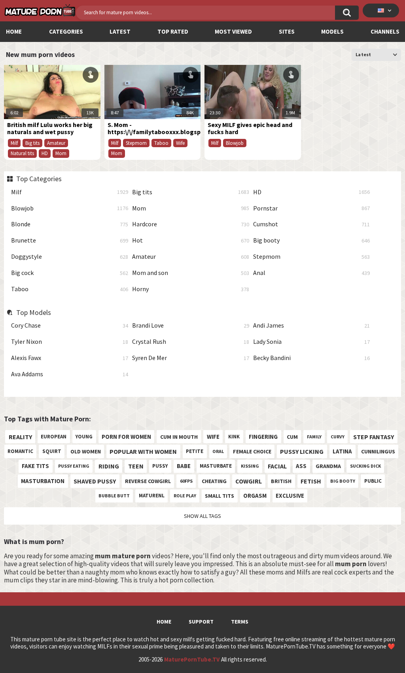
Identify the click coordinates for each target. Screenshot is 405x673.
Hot (190, 240)
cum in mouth (179, 436)
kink (234, 436)
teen (136, 466)
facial (277, 466)
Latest (120, 31)
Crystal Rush (190, 341)
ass (301, 466)
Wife (180, 143)
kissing (250, 466)
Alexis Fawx (69, 358)
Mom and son (190, 273)
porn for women (126, 436)
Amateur (190, 256)
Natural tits (22, 153)
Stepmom (311, 256)
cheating (214, 481)
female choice (252, 451)
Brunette (69, 240)
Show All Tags (202, 515)
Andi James (311, 325)
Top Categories (38, 178)
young (84, 436)
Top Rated (172, 31)
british (281, 481)
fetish (311, 481)
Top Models (33, 312)
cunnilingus (378, 451)
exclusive (290, 495)
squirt (51, 451)
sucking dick (365, 466)
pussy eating (73, 466)
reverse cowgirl (148, 481)
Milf (69, 192)
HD (311, 192)
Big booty (311, 240)
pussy (160, 466)
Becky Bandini (311, 358)
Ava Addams (69, 374)
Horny (190, 289)
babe (184, 466)
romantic (20, 451)
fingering (263, 436)
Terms (239, 621)
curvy (337, 437)
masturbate (216, 466)
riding (108, 466)
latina (342, 451)
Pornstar (311, 208)
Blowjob (69, 208)
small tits (219, 495)
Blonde (69, 224)
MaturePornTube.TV (192, 659)
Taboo (69, 289)
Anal (311, 273)
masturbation (42, 481)
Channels (385, 31)
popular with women (143, 451)
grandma (328, 466)
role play (185, 496)
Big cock (69, 273)
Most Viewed (233, 31)
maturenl (152, 495)
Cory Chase (69, 325)
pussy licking (302, 451)
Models (332, 31)
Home (14, 31)
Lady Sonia (311, 341)
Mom (190, 208)
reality (20, 437)
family (314, 437)
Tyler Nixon (69, 341)
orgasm (255, 495)
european (53, 436)
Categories (66, 31)
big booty (342, 481)
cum (292, 436)
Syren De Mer (190, 358)
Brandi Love (190, 325)
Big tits (190, 192)
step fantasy (373, 437)
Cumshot (311, 224)
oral (218, 451)
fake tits (35, 466)
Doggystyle (69, 256)
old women (85, 451)
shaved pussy (95, 481)
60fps (186, 481)
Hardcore (190, 224)
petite (194, 451)
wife (213, 436)
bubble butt (114, 496)
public (373, 481)
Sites (287, 31)
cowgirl (248, 481)
